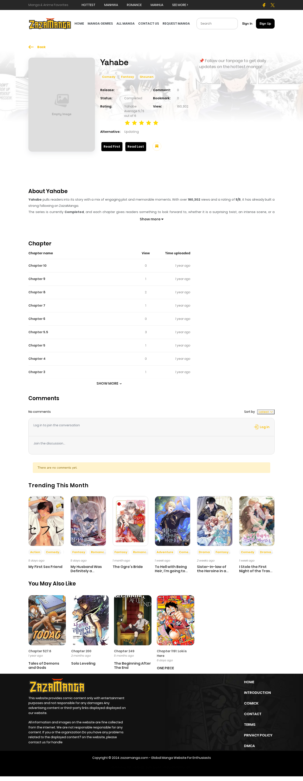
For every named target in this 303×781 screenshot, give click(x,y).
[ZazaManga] (50, 23)
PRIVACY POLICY (258, 735)
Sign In (247, 23)
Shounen (146, 77)
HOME (79, 23)
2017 (127, 90)
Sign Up (265, 23)
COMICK (251, 703)
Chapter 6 (36, 319)
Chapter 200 (81, 651)
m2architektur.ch (176, 767)
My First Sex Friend (45, 566)
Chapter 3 (36, 372)
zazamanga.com (134, 758)
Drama (204, 552)
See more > (180, 5)
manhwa (111, 5)
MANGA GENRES (100, 23)
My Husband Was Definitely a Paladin (86, 571)
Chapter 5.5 (38, 332)
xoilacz (138, 767)
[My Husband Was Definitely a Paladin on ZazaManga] (88, 521)
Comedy (108, 77)
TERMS (250, 724)
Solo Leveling (83, 663)
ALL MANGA (125, 23)
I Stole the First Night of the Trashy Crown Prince (257, 571)
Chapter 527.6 (39, 651)
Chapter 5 (36, 345)
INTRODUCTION (257, 692)
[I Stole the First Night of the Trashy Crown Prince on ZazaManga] (256, 521)
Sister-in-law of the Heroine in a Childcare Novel (211, 571)
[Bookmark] (156, 146)
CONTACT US (148, 23)
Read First (112, 146)
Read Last (136, 146)
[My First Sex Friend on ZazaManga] (46, 521)
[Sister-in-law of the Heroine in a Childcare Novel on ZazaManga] (214, 521)
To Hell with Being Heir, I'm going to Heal (171, 571)
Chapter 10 (37, 265)
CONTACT (253, 713)
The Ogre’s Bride (128, 566)
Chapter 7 (36, 305)
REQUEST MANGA (176, 23)
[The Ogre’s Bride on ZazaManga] (130, 521)
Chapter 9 (36, 279)
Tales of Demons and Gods (43, 665)
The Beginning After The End (132, 665)
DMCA (249, 745)
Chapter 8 (36, 292)
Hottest (88, 5)
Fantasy (127, 77)
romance (134, 5)
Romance (98, 552)
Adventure (165, 552)
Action (35, 552)
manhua (157, 5)
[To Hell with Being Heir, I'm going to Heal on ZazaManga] (172, 521)
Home (249, 682)
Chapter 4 (36, 358)
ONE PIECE (165, 668)
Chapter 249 (124, 651)
